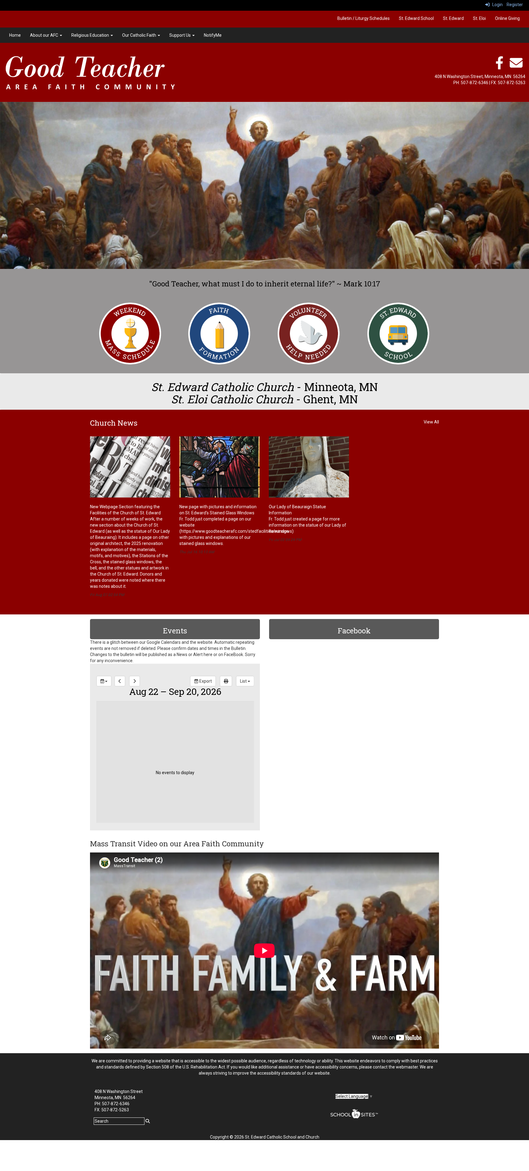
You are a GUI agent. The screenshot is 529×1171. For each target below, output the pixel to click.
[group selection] (103, 681)
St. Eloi (479, 18)
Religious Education (90, 35)
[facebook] (499, 66)
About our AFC (44, 35)
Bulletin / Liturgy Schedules (363, 18)
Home (15, 35)
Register (515, 4)
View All (431, 422)
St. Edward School (416, 18)
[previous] (119, 681)
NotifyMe (213, 35)
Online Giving (507, 18)
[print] (225, 681)
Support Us (180, 35)
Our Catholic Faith (139, 35)
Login (496, 4)
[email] (516, 66)
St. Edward (453, 18)
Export (205, 681)
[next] (134, 681)
